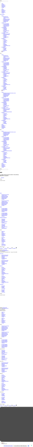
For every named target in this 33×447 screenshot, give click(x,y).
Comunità (4, 31)
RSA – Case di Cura (6, 30)
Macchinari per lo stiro (6, 19)
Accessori (4, 135)
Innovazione (3, 107)
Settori (2, 15)
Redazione (3, 11)
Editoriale (4, 41)
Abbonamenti (3, 6)
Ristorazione (5, 28)
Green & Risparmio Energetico (7, 111)
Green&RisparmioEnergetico (5, 37)
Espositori (4, 48)
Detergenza (5, 35)
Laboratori (4, 26)
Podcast (4, 39)
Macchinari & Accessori (6, 33)
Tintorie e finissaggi (6, 100)
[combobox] (4, 1)
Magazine (3, 38)
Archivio (4, 46)
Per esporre (4, 86)
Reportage (4, 117)
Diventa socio (3, 10)
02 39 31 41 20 (5, 249)
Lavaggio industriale (6, 23)
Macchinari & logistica (6, 57)
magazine (1, 265)
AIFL (2, 3)
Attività (3, 22)
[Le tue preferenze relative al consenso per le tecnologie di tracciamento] (31, 445)
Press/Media (5, 50)
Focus (4, 43)
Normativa (4, 36)
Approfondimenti (4, 27)
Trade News (5, 42)
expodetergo (1, 284)
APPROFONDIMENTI (3, 217)
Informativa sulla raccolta (8, 445)
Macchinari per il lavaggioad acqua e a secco (5, 195)
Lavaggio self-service (6, 25)
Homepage (3, 231)
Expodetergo (3, 120)
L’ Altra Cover (5, 40)
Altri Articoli (5, 44)
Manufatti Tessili (5, 21)
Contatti (3, 7)
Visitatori (4, 49)
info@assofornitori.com (5, 250)
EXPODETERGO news (6, 45)
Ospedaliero (5, 68)
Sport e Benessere (5, 32)
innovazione (1, 253)
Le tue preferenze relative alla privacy (20, 445)
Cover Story (5, 113)
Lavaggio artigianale (6, 24)
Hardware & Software (6, 34)
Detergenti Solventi (6, 20)
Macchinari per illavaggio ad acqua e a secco (6, 17)
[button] (16, 53)
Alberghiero (3, 219)
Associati (3, 4)
